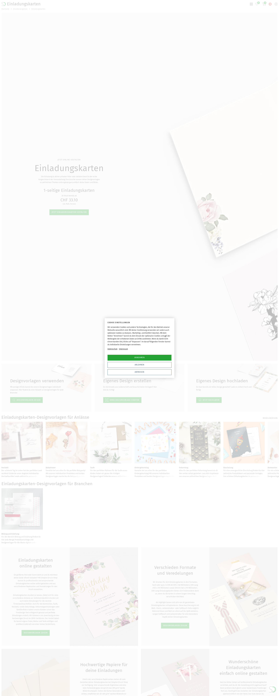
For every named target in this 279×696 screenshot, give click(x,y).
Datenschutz (112, 349)
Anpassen (139, 372)
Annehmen (139, 357)
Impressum (123, 349)
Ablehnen (139, 365)
